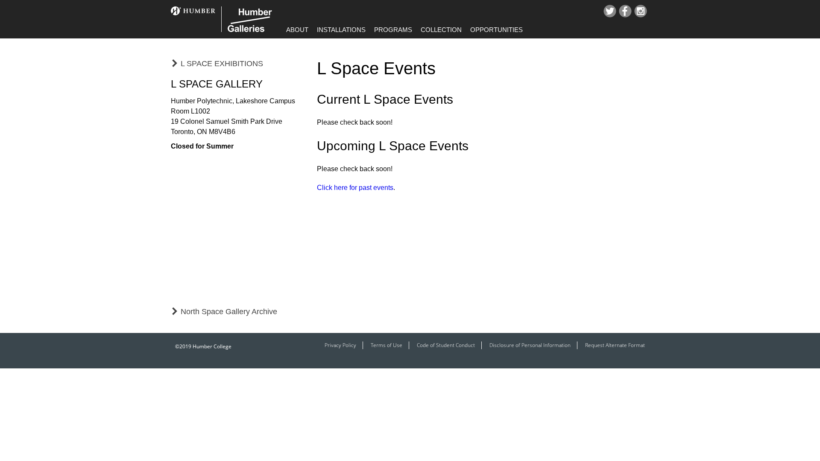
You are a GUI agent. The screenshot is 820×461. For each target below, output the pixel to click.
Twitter (610, 11)
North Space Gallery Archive (229, 311)
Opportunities (496, 29)
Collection (441, 29)
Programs (393, 29)
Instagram (640, 11)
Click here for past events (355, 187)
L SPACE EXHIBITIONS (222, 63)
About (297, 29)
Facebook (625, 11)
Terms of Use (386, 345)
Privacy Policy (340, 345)
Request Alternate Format (615, 345)
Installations (341, 29)
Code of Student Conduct (446, 345)
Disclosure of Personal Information (530, 345)
